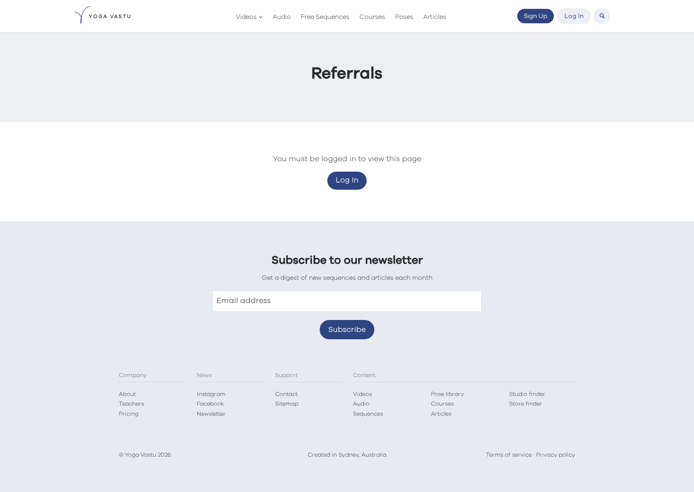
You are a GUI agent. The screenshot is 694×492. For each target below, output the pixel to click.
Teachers (131, 404)
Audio (282, 17)
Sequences (368, 414)
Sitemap (286, 404)
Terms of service (509, 455)
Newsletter (211, 414)
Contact (286, 394)
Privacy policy (555, 455)
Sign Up (535, 16)
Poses (404, 17)
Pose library (447, 394)
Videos (246, 17)
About (127, 394)
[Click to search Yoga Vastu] (602, 16)
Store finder (525, 404)
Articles (434, 17)
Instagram (211, 394)
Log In (574, 16)
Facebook (210, 404)
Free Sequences (325, 17)
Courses (372, 17)
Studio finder (527, 394)
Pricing (129, 414)
